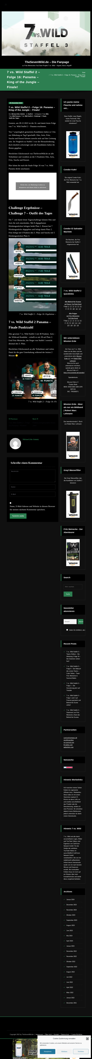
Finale (44, 116)
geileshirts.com (68, 747)
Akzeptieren (47, 1051)
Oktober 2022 (70, 961)
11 (76, 309)
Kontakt (56, 1034)
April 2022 (69, 987)
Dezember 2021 (71, 1003)
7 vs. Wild (45, 114)
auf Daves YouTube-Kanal (73, 304)
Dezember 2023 (71, 905)
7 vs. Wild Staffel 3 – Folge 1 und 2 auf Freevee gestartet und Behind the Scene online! (73, 700)
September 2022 (71, 967)
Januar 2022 (70, 998)
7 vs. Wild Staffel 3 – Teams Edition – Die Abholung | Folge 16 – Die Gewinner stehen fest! (73, 656)
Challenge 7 (38, 116)
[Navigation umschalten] (5, 4)
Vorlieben (81, 1051)
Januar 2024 (70, 899)
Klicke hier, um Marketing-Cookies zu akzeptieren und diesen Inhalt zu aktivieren (32, 186)
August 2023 (70, 925)
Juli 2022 (69, 977)
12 (80, 309)
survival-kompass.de (70, 738)
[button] (87, 1038)
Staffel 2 (30, 114)
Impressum (39, 1034)
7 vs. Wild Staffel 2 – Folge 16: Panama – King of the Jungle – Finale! (67, 75)
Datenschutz (65, 1034)
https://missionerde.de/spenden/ (74, 373)
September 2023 (71, 920)
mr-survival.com (69, 742)
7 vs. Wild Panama (15, 116)
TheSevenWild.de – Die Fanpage (47, 62)
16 (78, 325)
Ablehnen (64, 1051)
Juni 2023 (69, 930)
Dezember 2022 (71, 951)
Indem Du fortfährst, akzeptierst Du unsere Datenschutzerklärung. (75, 630)
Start (83, 72)
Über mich (48, 1034)
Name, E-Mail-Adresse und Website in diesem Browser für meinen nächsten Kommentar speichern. (32, 508)
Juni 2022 (69, 982)
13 (68, 325)
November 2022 (71, 956)
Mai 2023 (69, 936)
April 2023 (69, 941)
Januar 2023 (70, 946)
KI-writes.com (68, 745)
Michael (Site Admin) (18, 114)
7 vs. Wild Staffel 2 (27, 116)
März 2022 (69, 992)
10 (73, 309)
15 (74, 325)
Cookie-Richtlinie (76, 1034)
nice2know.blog (68, 740)
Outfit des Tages (14, 118)
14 (71, 325)
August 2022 (70, 972)
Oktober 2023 (70, 915)
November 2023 (71, 910)
